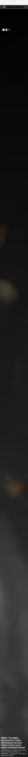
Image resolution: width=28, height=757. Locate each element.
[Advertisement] (14, 3)
